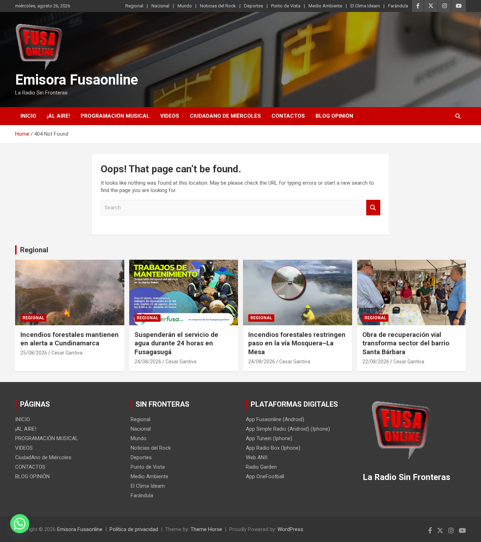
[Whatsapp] (19, 523)
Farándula (398, 5)
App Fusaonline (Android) (275, 419)
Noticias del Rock (218, 5)
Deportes (253, 5)
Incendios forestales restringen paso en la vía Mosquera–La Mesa (296, 343)
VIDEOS (169, 116)
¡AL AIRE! (58, 116)
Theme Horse (206, 529)
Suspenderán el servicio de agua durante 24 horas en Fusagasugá (176, 343)
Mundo (184, 5)
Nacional (160, 5)
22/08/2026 (375, 361)
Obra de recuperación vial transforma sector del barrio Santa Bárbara (405, 343)
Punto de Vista (285, 5)
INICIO (28, 116)
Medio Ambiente (325, 5)
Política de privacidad (134, 529)
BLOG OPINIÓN (334, 116)
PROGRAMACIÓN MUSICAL (115, 116)
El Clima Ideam (365, 5)
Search (373, 208)
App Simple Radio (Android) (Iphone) (288, 429)
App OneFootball (265, 476)
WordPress (290, 529)
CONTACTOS (288, 116)
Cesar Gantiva (66, 353)
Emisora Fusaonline (76, 80)
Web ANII (256, 457)
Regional (134, 5)
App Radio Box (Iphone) (273, 448)
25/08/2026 (33, 353)
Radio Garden (261, 467)
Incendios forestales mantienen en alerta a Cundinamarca (69, 339)
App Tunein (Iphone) (269, 438)
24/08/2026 (148, 361)
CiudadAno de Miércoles (225, 116)
